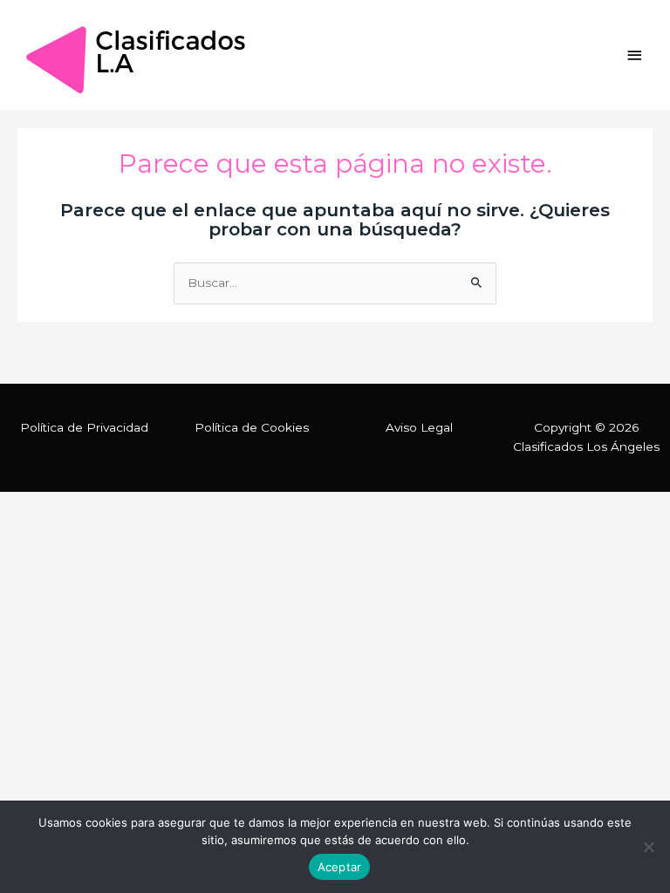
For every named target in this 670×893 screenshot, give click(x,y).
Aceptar (340, 867)
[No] (648, 847)
